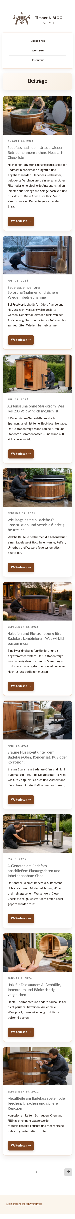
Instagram (38, 60)
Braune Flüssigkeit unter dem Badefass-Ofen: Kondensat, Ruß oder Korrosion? (37, 757)
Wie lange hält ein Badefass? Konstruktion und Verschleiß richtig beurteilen (35, 525)
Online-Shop (38, 41)
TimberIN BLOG (48, 18)
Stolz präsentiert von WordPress (24, 1204)
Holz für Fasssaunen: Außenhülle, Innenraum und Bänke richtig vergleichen (34, 990)
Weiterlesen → (21, 221)
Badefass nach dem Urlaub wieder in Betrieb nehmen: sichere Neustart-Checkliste (37, 153)
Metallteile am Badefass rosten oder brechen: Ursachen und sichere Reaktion (36, 1104)
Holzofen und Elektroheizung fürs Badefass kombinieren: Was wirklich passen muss (36, 639)
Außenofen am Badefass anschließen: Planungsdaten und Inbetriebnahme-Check (33, 871)
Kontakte (38, 50)
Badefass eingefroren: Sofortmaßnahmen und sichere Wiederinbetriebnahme (32, 293)
